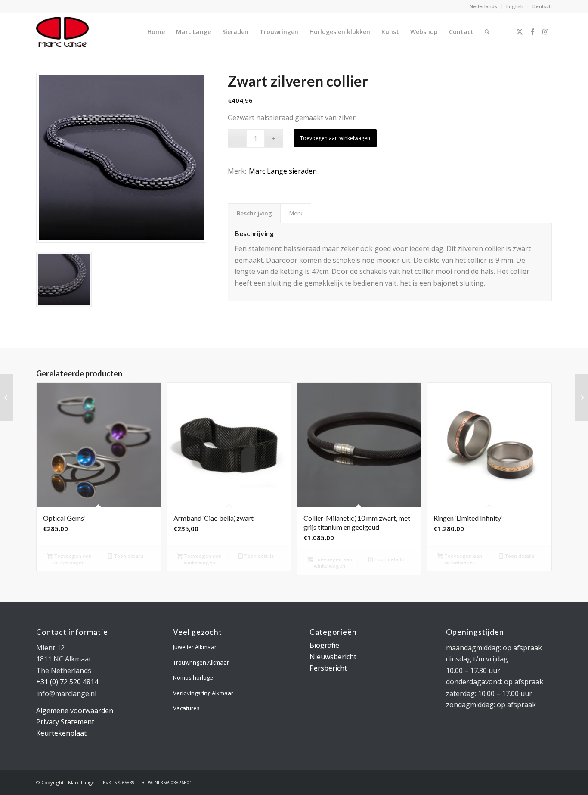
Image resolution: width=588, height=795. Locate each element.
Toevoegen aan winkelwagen (335, 138)
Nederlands (483, 6)
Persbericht (328, 668)
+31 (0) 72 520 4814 (67, 681)
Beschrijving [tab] (254, 213)
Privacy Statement (65, 722)
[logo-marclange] (62, 31)
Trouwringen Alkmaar (201, 662)
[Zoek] (487, 31)
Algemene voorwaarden (74, 710)
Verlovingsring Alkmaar (203, 693)
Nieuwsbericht (332, 656)
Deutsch (542, 6)
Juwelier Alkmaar (195, 647)
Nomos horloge (193, 677)
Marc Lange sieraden (283, 171)
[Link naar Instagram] (545, 31)
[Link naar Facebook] (532, 31)
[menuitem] (483, 6)
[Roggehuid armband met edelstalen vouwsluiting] (6, 397)
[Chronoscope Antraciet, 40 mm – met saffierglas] (581, 397)
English (514, 6)
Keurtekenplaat (61, 733)
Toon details (127, 556)
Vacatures (186, 708)
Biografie (324, 645)
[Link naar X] (519, 31)
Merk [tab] (296, 213)
